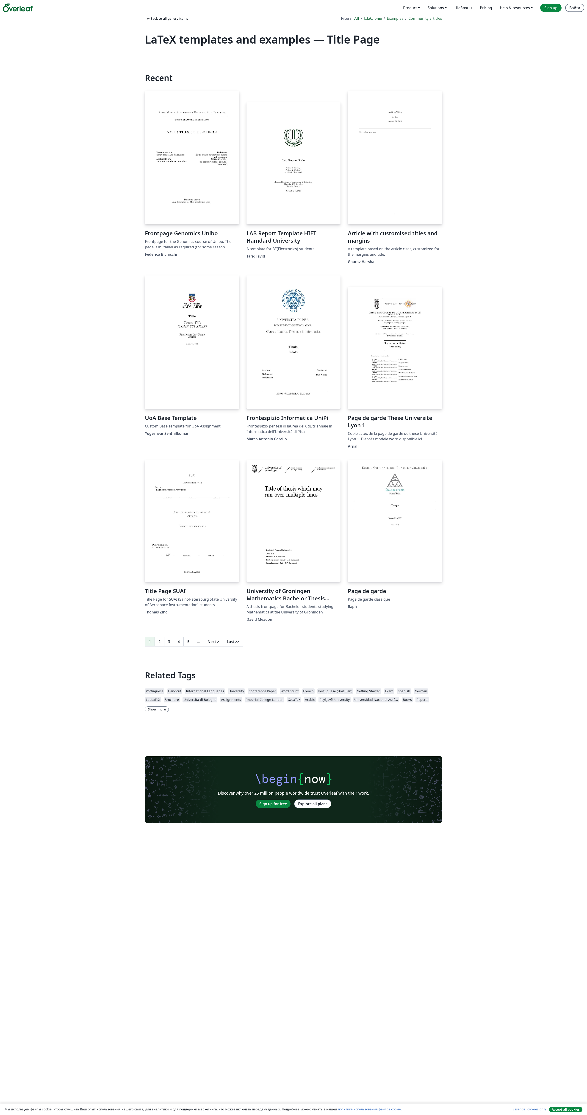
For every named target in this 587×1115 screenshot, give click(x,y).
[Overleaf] (18, 8)
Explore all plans (312, 803)
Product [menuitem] (410, 7)
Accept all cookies (566, 1109)
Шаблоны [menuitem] (463, 7)
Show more (157, 709)
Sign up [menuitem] (550, 7)
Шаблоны (373, 18)
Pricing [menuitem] (486, 7)
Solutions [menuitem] (436, 7)
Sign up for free (273, 803)
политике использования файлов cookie (369, 1109)
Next (213, 641)
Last (233, 641)
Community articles (425, 18)
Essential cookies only (529, 1109)
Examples (395, 18)
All (356, 18)
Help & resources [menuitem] (515, 7)
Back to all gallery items (167, 18)
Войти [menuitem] (574, 7)
